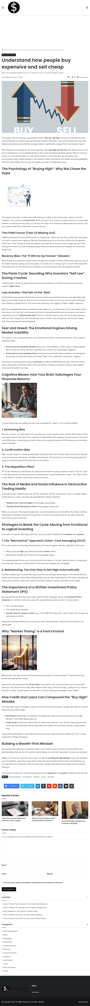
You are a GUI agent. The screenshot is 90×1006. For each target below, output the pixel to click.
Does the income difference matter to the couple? (14, 819)
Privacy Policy (83, 1002)
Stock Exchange (9, 967)
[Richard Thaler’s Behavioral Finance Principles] (75, 810)
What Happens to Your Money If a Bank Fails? (20, 911)
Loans (5, 964)
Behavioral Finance (16, 50)
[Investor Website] (14, 7)
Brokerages (7, 938)
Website (50, 874)
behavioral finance (15, 777)
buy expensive (27, 777)
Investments (8, 960)
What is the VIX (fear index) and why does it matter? (43, 819)
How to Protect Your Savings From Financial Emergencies (25, 907)
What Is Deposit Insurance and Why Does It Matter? (22, 915)
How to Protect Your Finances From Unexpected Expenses (25, 904)
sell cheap (51, 777)
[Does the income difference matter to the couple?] (15, 808)
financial (55, 162)
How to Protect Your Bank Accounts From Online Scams (24, 918)
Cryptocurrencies (9, 946)
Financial (36, 777)
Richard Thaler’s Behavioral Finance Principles (73, 822)
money (43, 777)
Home (5, 50)
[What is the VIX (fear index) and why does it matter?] (45, 808)
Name (4, 865)
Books (5, 935)
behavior (83, 159)
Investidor (35, 992)
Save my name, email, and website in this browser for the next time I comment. (33, 882)
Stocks (5, 971)
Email (4, 874)
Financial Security (10, 953)
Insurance (7, 956)
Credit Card (7, 942)
